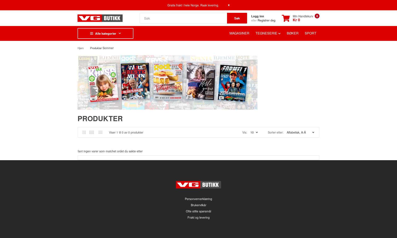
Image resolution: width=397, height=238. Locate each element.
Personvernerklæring (198, 199)
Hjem (81, 48)
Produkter (96, 48)
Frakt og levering (199, 217)
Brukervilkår (198, 205)
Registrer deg (266, 20)
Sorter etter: (275, 132)
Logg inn (257, 16)
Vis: (244, 132)
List (100, 132)
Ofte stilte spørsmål (198, 211)
